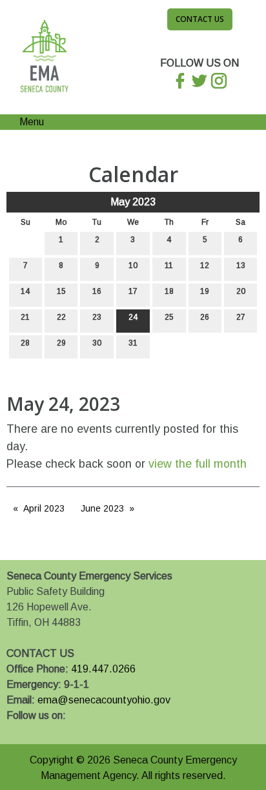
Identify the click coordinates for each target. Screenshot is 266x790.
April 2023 (44, 508)
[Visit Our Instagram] (58, 730)
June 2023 (102, 508)
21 (25, 317)
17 (133, 291)
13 (240, 265)
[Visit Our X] (37, 730)
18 (169, 291)
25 (169, 317)
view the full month (197, 463)
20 (240, 291)
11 (169, 265)
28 (25, 343)
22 (61, 317)
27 (240, 317)
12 (204, 265)
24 (133, 317)
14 (25, 291)
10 (133, 265)
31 (133, 343)
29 (61, 343)
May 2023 (133, 201)
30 (96, 343)
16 (96, 291)
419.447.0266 (103, 668)
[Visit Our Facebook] (16, 730)
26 (204, 317)
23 (96, 317)
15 (61, 291)
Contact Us (200, 19)
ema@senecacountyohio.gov (103, 699)
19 (204, 291)
